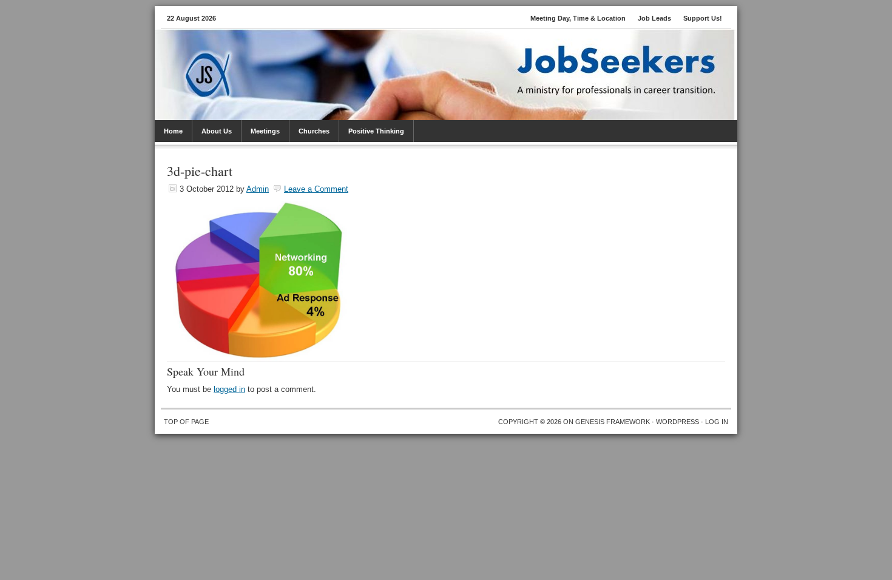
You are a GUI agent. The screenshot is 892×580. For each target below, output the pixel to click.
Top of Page (186, 421)
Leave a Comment (316, 189)
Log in (716, 421)
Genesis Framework (612, 421)
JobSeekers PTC (458, 59)
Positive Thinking (376, 131)
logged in (229, 389)
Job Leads (654, 18)
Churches (314, 131)
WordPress (677, 421)
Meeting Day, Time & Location (578, 18)
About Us (216, 131)
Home (173, 131)
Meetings (265, 131)
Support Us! (702, 18)
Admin (257, 189)
